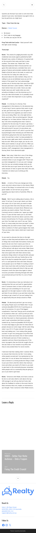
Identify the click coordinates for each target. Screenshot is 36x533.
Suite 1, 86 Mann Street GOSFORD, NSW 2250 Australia (11, 508)
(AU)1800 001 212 (7, 511)
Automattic (23, 531)
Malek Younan (12, 28)
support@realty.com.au (9, 513)
